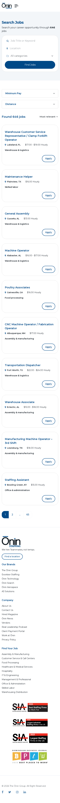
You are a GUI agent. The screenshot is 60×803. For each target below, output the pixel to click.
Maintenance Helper (19, 176)
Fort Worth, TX (15, 370)
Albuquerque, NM (16, 333)
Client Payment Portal (13, 631)
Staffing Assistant (17, 480)
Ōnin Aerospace (10, 587)
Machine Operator (17, 250)
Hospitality (7, 671)
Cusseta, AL (13, 218)
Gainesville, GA (15, 292)
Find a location (12, 556)
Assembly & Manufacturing (15, 654)
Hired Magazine (10, 614)
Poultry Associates (17, 287)
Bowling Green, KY (17, 485)
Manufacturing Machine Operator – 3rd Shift (28, 441)
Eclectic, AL (13, 407)
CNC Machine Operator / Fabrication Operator (29, 326)
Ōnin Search (8, 583)
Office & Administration (13, 683)
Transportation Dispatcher (22, 365)
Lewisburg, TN (14, 448)
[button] (16, 6)
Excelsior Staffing (10, 574)
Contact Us (7, 610)
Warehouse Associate (20, 402)
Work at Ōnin (8, 635)
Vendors (6, 622)
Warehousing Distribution (15, 692)
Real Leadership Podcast (14, 627)
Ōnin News (7, 618)
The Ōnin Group (10, 570)
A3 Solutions (8, 591)
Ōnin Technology (10, 578)
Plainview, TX (14, 181)
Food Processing (10, 662)
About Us (6, 606)
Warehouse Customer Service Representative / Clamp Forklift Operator (26, 135)
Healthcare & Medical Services (17, 667)
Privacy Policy (9, 639)
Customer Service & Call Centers (18, 658)
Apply (48, 158)
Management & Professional (16, 679)
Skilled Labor (8, 688)
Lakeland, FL (14, 144)
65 (27, 514)
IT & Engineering (10, 675)
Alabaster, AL (14, 255)
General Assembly (17, 213)
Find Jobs (30, 64)
